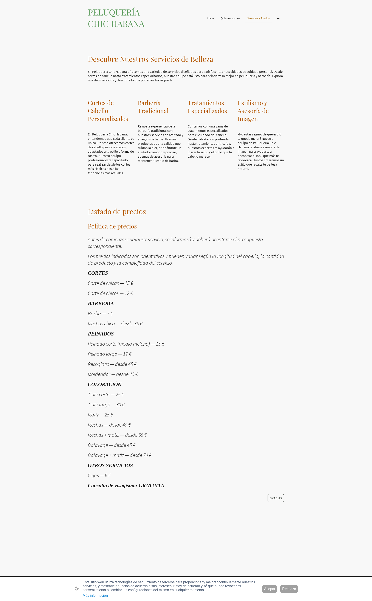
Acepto (269, 589)
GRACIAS (276, 498)
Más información (95, 595)
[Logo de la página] (119, 31)
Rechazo (289, 589)
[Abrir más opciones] (278, 18)
